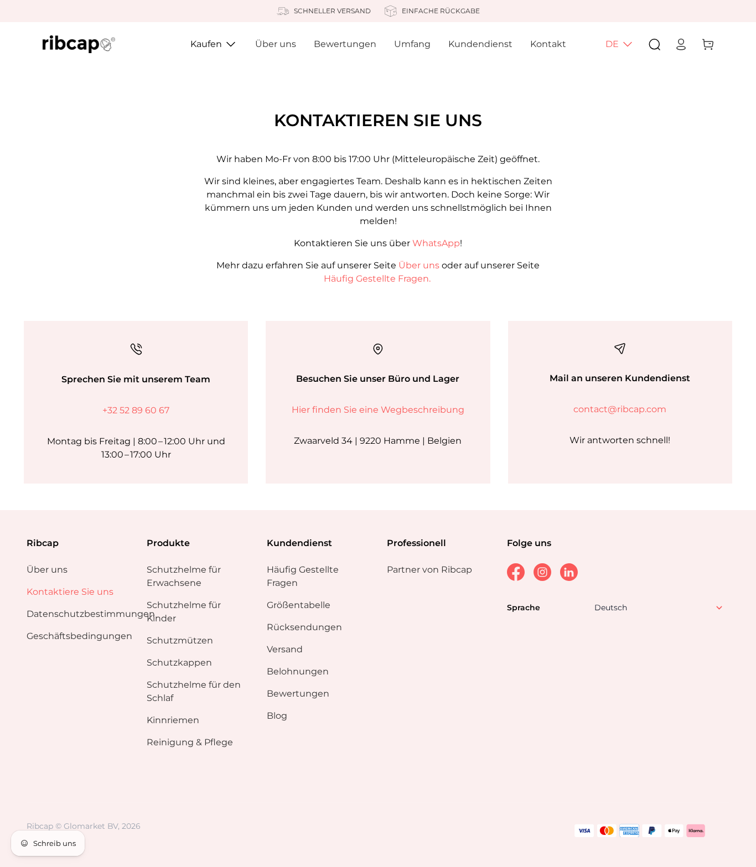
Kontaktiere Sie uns (70, 591)
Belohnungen (298, 671)
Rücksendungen (304, 627)
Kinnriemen (173, 720)
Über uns (275, 44)
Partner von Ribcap (429, 569)
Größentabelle (298, 605)
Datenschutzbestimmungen (91, 614)
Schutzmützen (180, 640)
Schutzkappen (179, 662)
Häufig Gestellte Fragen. (377, 278)
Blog (277, 715)
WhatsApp (436, 243)
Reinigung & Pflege (190, 742)
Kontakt (548, 44)
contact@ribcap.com (619, 409)
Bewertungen (345, 44)
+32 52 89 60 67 (135, 410)
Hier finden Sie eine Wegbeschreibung (378, 409)
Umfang (412, 44)
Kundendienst (480, 44)
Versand (285, 649)
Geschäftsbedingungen (79, 636)
